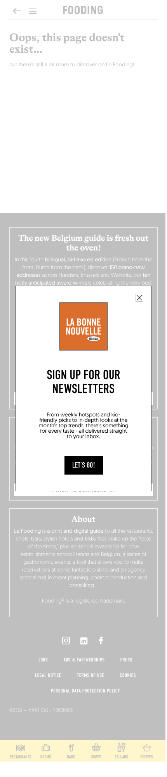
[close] (139, 298)
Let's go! (83, 465)
